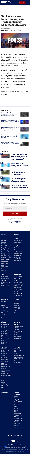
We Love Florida (18, 276)
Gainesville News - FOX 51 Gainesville (18, 328)
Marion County (5, 252)
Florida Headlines (6, 237)
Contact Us (4, 357)
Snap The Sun (17, 260)
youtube (18, 435)
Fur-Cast (16, 291)
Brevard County (5, 246)
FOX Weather (17, 255)
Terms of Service (16, 223)
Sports (16, 300)
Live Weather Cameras (17, 237)
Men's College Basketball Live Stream (18, 415)
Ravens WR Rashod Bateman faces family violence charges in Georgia (10, 129)
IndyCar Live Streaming (17, 410)
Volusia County (5, 259)
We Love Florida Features (5, 304)
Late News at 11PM (5, 336)
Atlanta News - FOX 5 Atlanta (18, 335)
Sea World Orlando (4, 315)
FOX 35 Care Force (17, 279)
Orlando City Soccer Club (17, 308)
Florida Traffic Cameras (5, 286)
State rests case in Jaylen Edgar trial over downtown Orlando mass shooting (9, 136)
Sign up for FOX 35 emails (5, 367)
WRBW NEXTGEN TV (6, 376)
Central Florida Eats (5, 342)
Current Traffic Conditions (5, 279)
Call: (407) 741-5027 (18, 351)
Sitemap (3, 270)
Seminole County (5, 257)
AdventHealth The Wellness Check (18, 284)
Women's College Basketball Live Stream (18, 420)
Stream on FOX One (18, 393)
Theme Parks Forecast (17, 248)
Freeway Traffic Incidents (5, 282)
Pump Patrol (4, 276)
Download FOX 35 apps (5, 370)
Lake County (4, 250)
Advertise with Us (6, 373)
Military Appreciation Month (4, 266)
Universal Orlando (6, 318)
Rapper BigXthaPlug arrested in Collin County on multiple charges (10, 120)
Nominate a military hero (4, 262)
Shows (3, 322)
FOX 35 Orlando (5, 28)
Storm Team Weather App (17, 257)
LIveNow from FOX (5, 339)
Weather (17, 235)
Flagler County (5, 248)
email (21, 435)
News (11, 28)
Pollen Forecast (18, 253)
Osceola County (5, 255)
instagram (15, 435)
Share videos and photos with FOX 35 (18, 358)
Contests (4, 392)
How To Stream (5, 324)
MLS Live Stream (18, 427)
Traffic (3, 274)
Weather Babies (18, 282)
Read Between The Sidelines (18, 302)
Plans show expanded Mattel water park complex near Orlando (19, 165)
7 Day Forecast (18, 246)
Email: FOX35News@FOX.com (20, 354)
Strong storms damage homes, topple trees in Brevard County (18, 172)
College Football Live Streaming (18, 400)
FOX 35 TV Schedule (4, 327)
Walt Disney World (4, 311)
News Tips (17, 348)
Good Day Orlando (4, 330)
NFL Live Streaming (16, 397)
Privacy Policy (17, 221)
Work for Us (4, 361)
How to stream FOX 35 (5, 351)
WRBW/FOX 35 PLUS (5, 379)
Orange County (5, 254)
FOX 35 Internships (4, 363)
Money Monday (18, 295)
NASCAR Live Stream (17, 407)
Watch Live (22, 2)
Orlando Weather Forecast (18, 243)
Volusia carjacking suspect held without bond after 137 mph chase (20, 187)
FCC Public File (5, 386)
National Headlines (4, 243)
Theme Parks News (4, 308)
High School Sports (17, 311)
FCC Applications (5, 388)
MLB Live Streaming (16, 404)
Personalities (4, 359)
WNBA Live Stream (17, 424)
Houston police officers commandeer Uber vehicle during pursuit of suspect (8, 114)
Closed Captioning (4, 383)
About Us (4, 348)
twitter (11, 435)
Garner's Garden (18, 289)
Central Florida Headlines (5, 239)
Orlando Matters (5, 333)
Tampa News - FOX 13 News (18, 332)
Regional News (17, 323)
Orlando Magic (18, 305)
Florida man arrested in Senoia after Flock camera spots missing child (10, 144)
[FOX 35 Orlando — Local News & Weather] (6, 3)
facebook (8, 435)
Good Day (17, 274)
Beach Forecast (18, 251)
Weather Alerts (18, 240)
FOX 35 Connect (18, 362)
